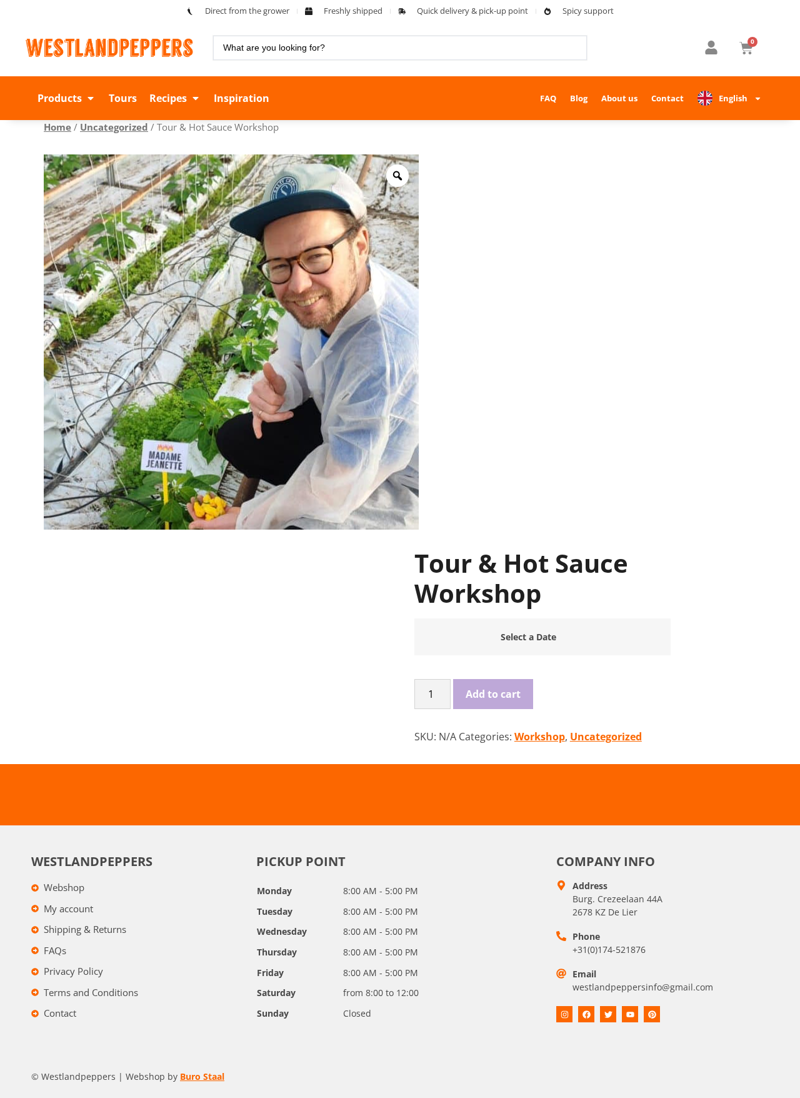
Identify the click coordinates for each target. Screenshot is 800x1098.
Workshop (539, 736)
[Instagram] (564, 1014)
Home (57, 127)
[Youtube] (630, 1014)
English (733, 98)
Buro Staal (202, 1076)
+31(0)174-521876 (609, 949)
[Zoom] (397, 175)
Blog (579, 98)
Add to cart (493, 694)
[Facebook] (586, 1014)
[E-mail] (561, 974)
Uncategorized (114, 127)
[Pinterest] (652, 1014)
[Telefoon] (561, 936)
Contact (667, 98)
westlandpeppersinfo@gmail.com (642, 987)
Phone (586, 936)
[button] (66, 98)
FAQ (548, 98)
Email (584, 974)
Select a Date (528, 637)
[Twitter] (608, 1014)
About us (619, 98)
